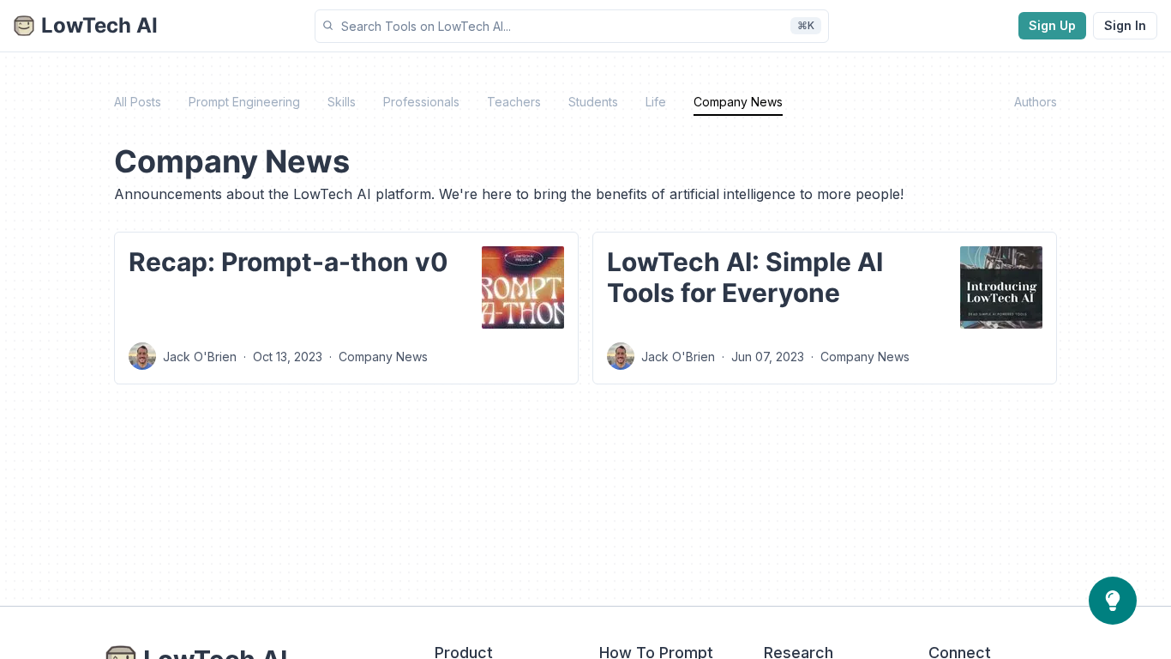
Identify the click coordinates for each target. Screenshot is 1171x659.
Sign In (1125, 25)
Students (593, 101)
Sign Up (1052, 25)
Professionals (421, 101)
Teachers (514, 101)
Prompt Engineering (244, 101)
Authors (1035, 101)
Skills (341, 101)
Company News (738, 101)
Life (656, 101)
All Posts (137, 101)
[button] (572, 26)
